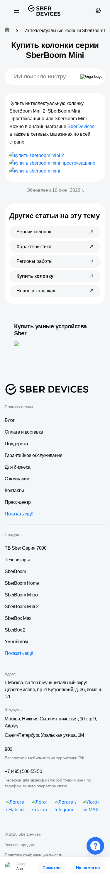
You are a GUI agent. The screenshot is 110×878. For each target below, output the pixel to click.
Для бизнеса (18, 467)
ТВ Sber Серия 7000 (25, 548)
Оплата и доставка (24, 431)
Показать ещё (19, 513)
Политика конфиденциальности (33, 855)
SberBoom (15, 571)
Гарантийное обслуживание (33, 455)
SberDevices (80, 126)
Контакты (14, 490)
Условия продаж (19, 844)
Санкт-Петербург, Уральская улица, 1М (44, 735)
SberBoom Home (22, 583)
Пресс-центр (18, 502)
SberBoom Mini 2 (22, 606)
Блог (9, 420)
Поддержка (16, 443)
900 (8, 749)
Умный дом (16, 641)
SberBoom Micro (21, 594)
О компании (17, 478)
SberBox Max (18, 618)
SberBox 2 (15, 629)
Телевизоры (17, 559)
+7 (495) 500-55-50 (23, 771)
